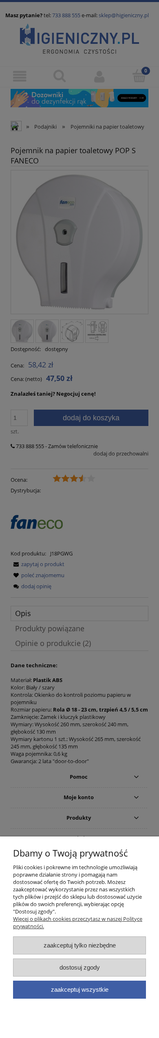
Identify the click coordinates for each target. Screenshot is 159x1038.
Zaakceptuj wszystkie (79, 989)
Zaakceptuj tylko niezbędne (80, 945)
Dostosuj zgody (80, 967)
